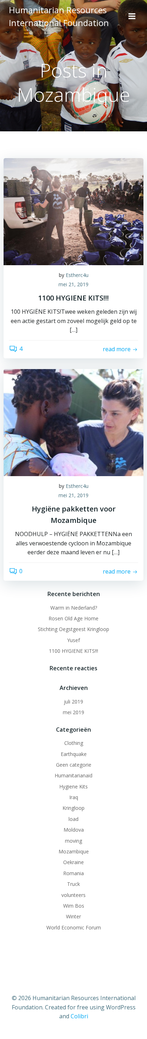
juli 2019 (73, 701)
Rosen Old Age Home (73, 618)
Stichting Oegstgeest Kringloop (73, 629)
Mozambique (74, 851)
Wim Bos (73, 905)
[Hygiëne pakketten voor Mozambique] (73, 422)
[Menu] (132, 16)
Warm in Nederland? (73, 607)
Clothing (73, 743)
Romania (73, 873)
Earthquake (74, 754)
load (73, 819)
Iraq (73, 797)
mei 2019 (73, 712)
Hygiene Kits (73, 786)
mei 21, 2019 (73, 284)
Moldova (74, 829)
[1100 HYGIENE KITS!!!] (73, 211)
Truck (73, 884)
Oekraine (73, 862)
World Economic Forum (73, 927)
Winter (73, 916)
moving (73, 840)
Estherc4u (77, 275)
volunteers (73, 895)
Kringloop (73, 808)
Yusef (73, 640)
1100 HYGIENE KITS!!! (73, 650)
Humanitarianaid (73, 775)
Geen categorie (73, 764)
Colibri (79, 1016)
